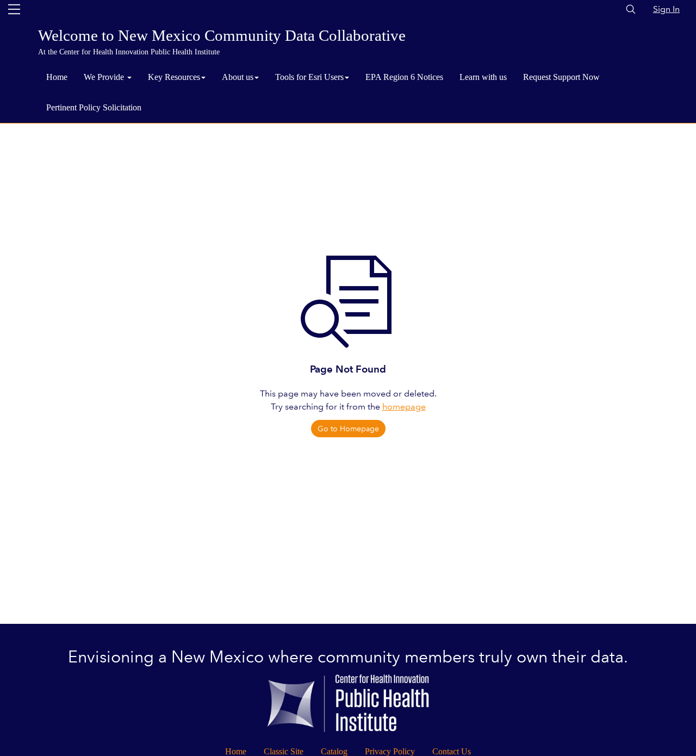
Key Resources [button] (174, 77)
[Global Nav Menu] (14, 9)
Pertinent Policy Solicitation (93, 107)
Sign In (666, 9)
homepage (404, 406)
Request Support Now (561, 77)
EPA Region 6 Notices (404, 77)
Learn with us (483, 77)
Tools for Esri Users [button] (309, 77)
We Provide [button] (105, 77)
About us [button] (237, 77)
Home (56, 77)
